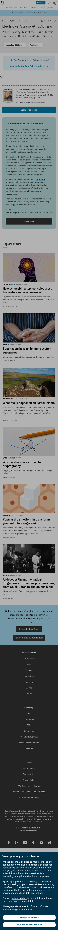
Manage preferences (14, 906)
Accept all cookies (29, 917)
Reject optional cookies (29, 924)
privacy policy (19, 898)
